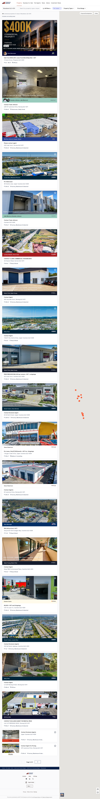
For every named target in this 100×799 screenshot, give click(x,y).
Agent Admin (31, 782)
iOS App (35, 776)
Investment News (56, 3)
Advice (48, 3)
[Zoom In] (98, 789)
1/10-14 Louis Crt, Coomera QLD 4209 (14, 607)
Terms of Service (45, 797)
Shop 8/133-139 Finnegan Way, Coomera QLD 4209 (18, 530)
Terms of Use (30, 791)
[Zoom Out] (98, 792)
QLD (12, 768)
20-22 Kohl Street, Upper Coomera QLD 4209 (17, 415)
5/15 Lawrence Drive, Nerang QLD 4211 (32, 748)
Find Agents (37, 3)
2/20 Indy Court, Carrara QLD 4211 (13, 145)
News (43, 3)
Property (19, 3)
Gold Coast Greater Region (20, 768)
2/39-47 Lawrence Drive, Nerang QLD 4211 (16, 107)
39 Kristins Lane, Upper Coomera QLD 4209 (16, 184)
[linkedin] (29, 779)
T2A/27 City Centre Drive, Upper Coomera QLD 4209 (19, 338)
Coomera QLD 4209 (9, 222)
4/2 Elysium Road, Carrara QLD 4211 (14, 261)
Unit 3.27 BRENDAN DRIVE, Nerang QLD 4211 (17, 723)
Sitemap (35, 791)
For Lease (8, 768)
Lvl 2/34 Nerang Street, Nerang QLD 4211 (15, 684)
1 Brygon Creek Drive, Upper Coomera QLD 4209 (18, 453)
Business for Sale (28, 3)
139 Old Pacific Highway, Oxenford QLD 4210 (16, 646)
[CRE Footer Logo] (29, 773)
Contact (24, 776)
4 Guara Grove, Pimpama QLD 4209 (14, 60)
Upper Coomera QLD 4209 (28, 734)
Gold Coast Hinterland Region (33, 768)
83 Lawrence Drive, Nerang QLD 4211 (14, 492)
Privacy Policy (37, 797)
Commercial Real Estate (6, 3)
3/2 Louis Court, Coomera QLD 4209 (14, 376)
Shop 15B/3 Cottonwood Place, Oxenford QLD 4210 (18, 569)
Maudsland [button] (43, 768)
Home (3, 768)
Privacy (24, 791)
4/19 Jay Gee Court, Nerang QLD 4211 (14, 299)
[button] (29, 48)
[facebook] (26, 779)
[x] (33, 779)
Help (30, 776)
